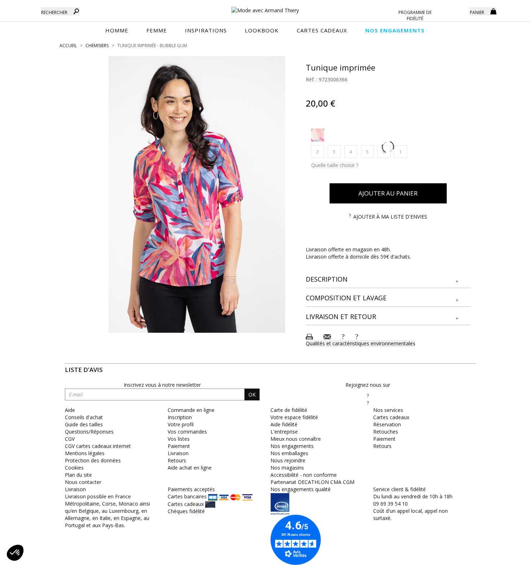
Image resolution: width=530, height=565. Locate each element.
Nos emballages (289, 453)
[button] (388, 279)
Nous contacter (83, 482)
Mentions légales (85, 453)
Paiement (179, 446)
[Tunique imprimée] (197, 194)
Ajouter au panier (388, 193)
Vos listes (179, 438)
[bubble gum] (317, 135)
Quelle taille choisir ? (334, 165)
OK (252, 394)
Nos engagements (292, 446)
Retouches (385, 431)
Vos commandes (187, 431)
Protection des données (93, 460)
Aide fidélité (283, 424)
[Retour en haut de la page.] (504, 556)
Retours (177, 460)
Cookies (74, 467)
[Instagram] (368, 402)
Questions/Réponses (89, 431)
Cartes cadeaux (391, 417)
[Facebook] (368, 395)
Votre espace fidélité (294, 417)
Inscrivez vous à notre (162, 384)
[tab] (388, 279)
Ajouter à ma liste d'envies (390, 216)
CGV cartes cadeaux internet (98, 446)
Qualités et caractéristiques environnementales (360, 343)
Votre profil (181, 424)
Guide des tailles (84, 424)
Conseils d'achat (84, 417)
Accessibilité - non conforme (303, 474)
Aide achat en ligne (190, 467)
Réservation (387, 424)
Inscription (180, 417)
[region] (197, 194)
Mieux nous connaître (295, 438)
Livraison (178, 453)
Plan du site (78, 474)
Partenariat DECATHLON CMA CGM (312, 482)
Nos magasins (287, 467)
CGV (70, 438)
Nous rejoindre (287, 460)
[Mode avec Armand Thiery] (265, 7)
